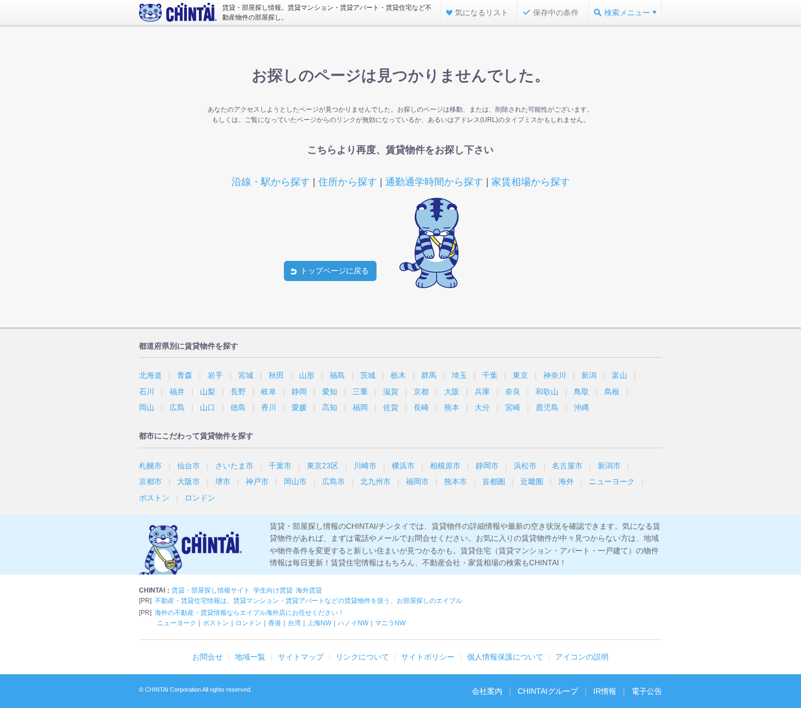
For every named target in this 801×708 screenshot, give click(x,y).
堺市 (222, 481)
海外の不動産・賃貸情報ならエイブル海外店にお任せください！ (249, 613)
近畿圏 (531, 481)
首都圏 (493, 481)
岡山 (146, 407)
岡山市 (295, 481)
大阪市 (188, 481)
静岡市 (487, 465)
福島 (337, 375)
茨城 (367, 375)
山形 (306, 375)
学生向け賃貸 (273, 590)
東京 (520, 375)
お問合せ (207, 656)
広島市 (333, 481)
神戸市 (257, 481)
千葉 (489, 375)
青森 (184, 375)
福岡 (360, 407)
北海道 (150, 375)
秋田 (276, 375)
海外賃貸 (309, 590)
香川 (268, 407)
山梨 (207, 391)
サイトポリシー (427, 656)
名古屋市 (567, 465)
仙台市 (188, 465)
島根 (612, 391)
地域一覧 (250, 656)
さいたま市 (234, 465)
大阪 (451, 391)
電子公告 (647, 691)
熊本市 (455, 481)
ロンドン (200, 497)
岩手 (215, 375)
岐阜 (268, 391)
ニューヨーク (612, 481)
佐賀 (390, 407)
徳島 (238, 407)
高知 (329, 407)
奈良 (512, 391)
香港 (274, 623)
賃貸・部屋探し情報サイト (211, 590)
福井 (177, 391)
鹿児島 (547, 407)
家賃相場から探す (530, 181)
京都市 (150, 481)
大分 (482, 407)
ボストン (154, 497)
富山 (619, 375)
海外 (566, 481)
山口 (207, 407)
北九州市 (375, 481)
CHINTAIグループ (548, 691)
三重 (360, 391)
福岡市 (417, 481)
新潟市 (609, 465)
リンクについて (362, 656)
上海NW (319, 623)
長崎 (421, 407)
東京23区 (322, 465)
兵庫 (482, 391)
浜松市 (525, 465)
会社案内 (487, 691)
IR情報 (604, 691)
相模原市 (445, 465)
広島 (177, 407)
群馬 (428, 375)
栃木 (398, 375)
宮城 (245, 375)
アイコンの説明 (582, 656)
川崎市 (365, 465)
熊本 (451, 407)
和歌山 (547, 391)
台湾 (294, 623)
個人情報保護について (505, 656)
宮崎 (512, 407)
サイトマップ (301, 656)
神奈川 (554, 375)
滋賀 (390, 391)
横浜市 (403, 465)
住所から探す (347, 181)
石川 (146, 391)
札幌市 (150, 465)
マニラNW (390, 623)
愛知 (329, 391)
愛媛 (299, 407)
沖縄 (581, 407)
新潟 (589, 375)
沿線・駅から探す (271, 181)
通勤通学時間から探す (434, 181)
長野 (238, 391)
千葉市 (280, 465)
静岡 (299, 391)
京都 (421, 391)
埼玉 (459, 375)
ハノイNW (353, 623)
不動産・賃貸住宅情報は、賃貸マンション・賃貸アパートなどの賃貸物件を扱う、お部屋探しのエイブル (308, 601)
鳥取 (581, 391)
